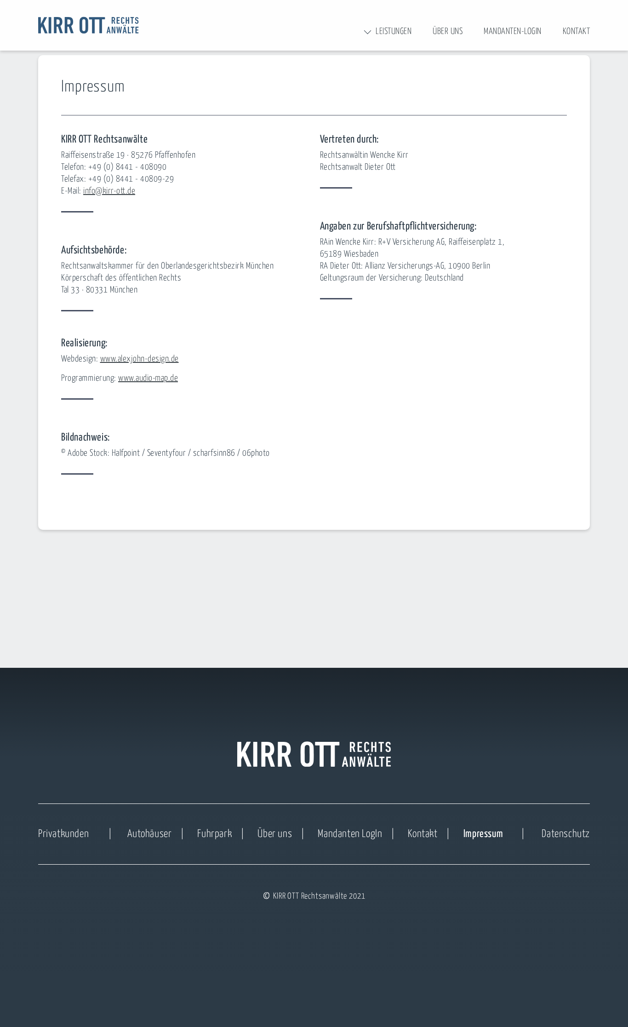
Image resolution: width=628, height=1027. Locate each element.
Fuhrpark (214, 834)
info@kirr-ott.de (109, 191)
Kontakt (422, 834)
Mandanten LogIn (350, 834)
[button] (393, 32)
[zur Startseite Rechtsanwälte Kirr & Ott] (88, 25)
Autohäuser (149, 834)
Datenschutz (566, 834)
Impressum (483, 834)
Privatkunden (63, 834)
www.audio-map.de (148, 378)
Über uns (274, 834)
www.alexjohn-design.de (139, 359)
